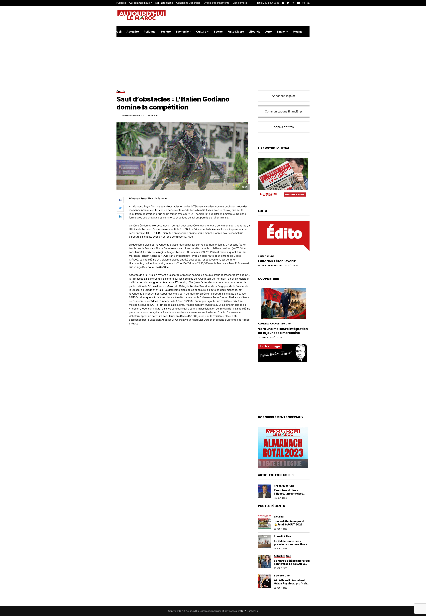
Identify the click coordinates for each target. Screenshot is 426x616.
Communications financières (284, 111)
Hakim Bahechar (131, 115)
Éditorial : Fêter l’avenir (277, 261)
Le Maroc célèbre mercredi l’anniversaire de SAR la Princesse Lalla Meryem (292, 564)
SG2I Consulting (249, 611)
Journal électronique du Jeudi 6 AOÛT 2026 (289, 523)
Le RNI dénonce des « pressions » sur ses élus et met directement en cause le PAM (291, 545)
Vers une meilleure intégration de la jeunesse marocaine (283, 331)
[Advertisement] (189, 337)
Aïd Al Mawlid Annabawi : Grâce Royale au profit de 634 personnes (290, 583)
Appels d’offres (284, 127)
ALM (264, 337)
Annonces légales (284, 96)
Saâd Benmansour (272, 266)
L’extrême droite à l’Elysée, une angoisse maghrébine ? (288, 493)
